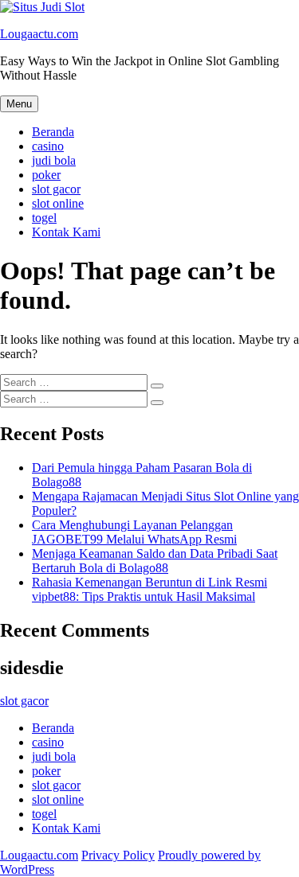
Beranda (53, 131)
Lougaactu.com (39, 34)
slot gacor (56, 189)
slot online (58, 203)
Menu (19, 104)
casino (48, 146)
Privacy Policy (118, 855)
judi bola (54, 160)
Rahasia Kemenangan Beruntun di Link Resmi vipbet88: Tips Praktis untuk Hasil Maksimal (149, 589)
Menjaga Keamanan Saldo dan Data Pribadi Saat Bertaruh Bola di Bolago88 (154, 561)
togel (44, 217)
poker (46, 174)
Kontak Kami (66, 232)
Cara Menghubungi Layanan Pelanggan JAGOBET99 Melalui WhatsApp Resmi (134, 532)
